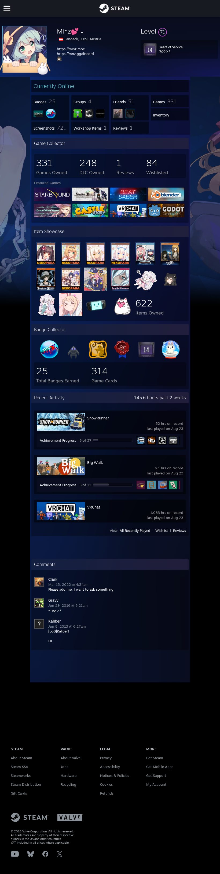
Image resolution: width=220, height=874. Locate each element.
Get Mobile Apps (159, 767)
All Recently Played (135, 530)
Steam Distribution (26, 784)
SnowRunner (98, 418)
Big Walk (95, 462)
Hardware (68, 775)
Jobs (64, 767)
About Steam (21, 758)
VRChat (93, 507)
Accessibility (110, 767)
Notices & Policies (114, 775)
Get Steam (154, 758)
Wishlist (161, 530)
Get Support (156, 775)
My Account (156, 784)
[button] (179, 31)
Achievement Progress (58, 440)
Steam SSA (19, 767)
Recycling (68, 784)
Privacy (106, 758)
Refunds (106, 793)
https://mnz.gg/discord (75, 54)
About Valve (70, 758)
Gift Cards (19, 793)
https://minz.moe (71, 49)
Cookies (106, 784)
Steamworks (21, 775)
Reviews (179, 530)
